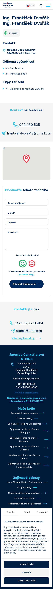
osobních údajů (26, 275)
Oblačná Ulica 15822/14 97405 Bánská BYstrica (21, 51)
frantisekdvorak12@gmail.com (29, 133)
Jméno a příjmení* (16, 203)
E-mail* (11, 213)
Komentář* (13, 232)
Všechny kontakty (23, 338)
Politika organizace (26, 392)
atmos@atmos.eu (29, 331)
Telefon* (12, 223)
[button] (26, 159)
